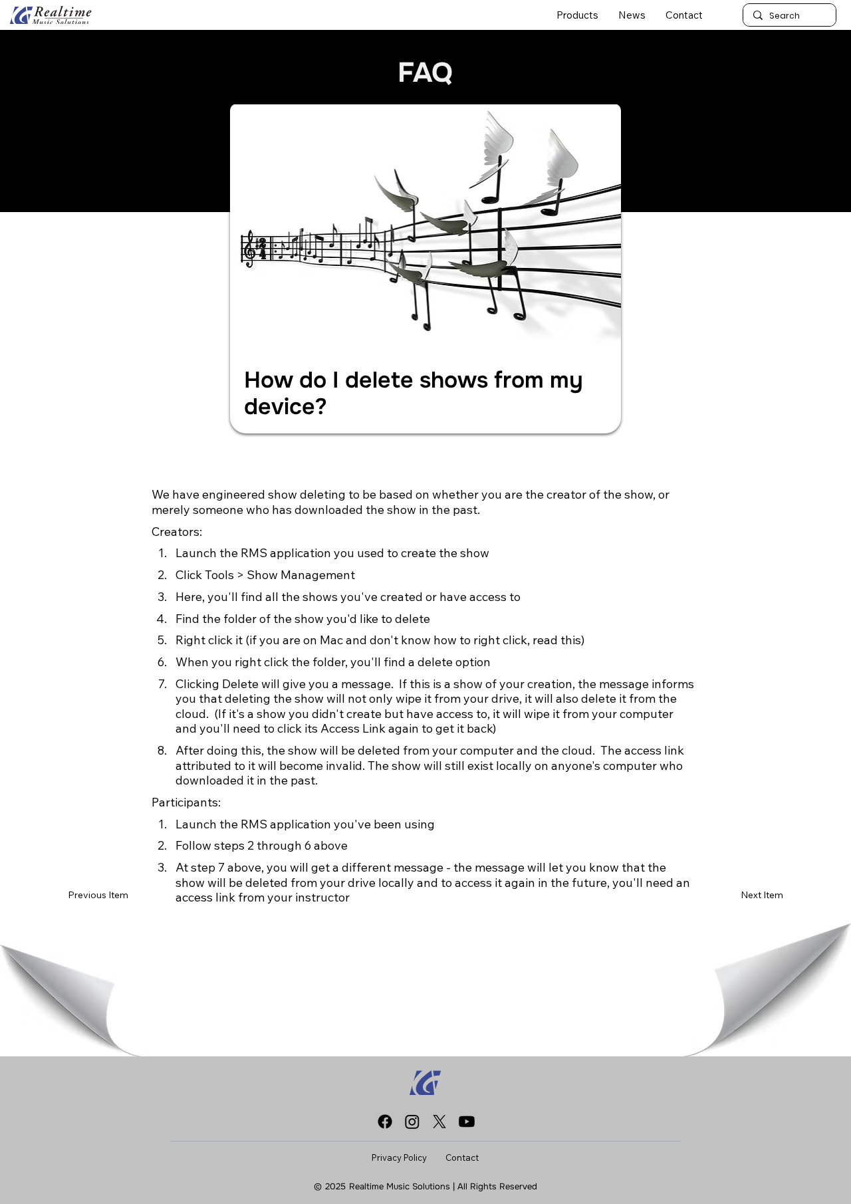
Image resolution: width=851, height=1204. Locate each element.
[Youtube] (466, 1121)
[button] (577, 15)
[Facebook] (385, 1121)
